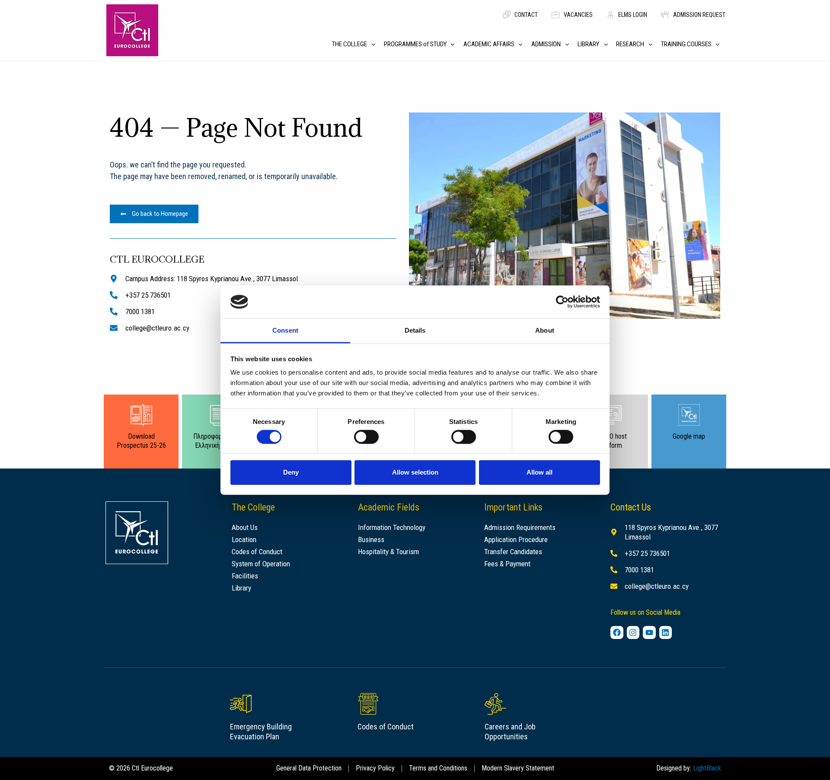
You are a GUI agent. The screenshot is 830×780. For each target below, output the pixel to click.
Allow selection (415, 472)
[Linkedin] (665, 632)
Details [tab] (415, 330)
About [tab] (544, 330)
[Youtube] (649, 632)
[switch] (366, 436)
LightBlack (707, 768)
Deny (291, 472)
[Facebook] (616, 632)
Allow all (539, 472)
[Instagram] (633, 632)
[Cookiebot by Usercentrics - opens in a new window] (562, 301)
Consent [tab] (285, 330)
